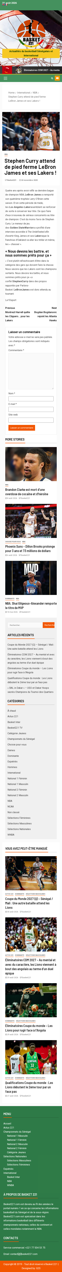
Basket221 (12, 180)
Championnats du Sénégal (21, 739)
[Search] (52, 78)
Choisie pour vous (13, 542)
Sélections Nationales (19, 829)
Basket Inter (14, 722)
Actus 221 (13, 716)
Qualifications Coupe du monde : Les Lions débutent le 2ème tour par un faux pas (29, 1087)
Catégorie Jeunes (17, 733)
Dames (11, 750)
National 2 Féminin (17, 789)
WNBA (11, 834)
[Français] (6, 4)
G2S (38, 1268)
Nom (11, 393)
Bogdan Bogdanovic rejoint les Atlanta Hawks (45, 314)
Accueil (7, 1123)
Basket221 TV (15, 727)
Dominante (9, 598)
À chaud (12, 710)
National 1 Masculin (18, 784)
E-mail (12, 404)
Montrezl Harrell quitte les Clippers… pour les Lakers (17, 314)
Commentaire (16, 350)
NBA (6, 154)
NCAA (11, 806)
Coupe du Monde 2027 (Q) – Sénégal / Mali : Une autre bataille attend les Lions (29, 903)
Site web (13, 414)
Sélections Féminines (19, 817)
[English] (3, 4)
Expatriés (12, 761)
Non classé (13, 812)
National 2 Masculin (18, 795)
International (14, 772)
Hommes (12, 767)
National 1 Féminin (17, 778)
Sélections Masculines (20, 823)
